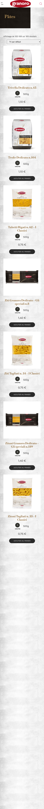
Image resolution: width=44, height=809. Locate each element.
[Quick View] (24, 80)
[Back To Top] (38, 803)
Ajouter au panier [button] (22, 109)
